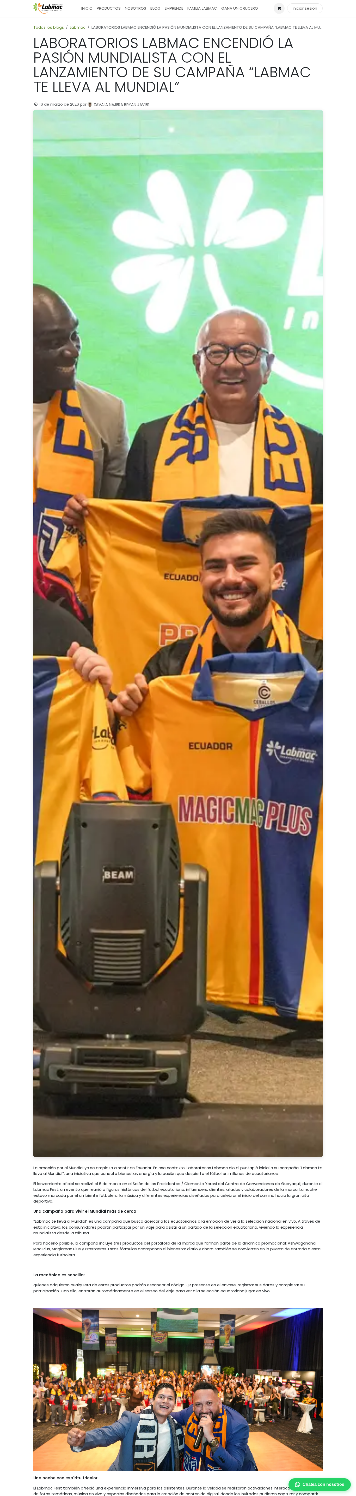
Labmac (77, 27)
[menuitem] (87, 8)
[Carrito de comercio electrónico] (279, 8)
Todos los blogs (48, 27)
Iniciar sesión (305, 8)
